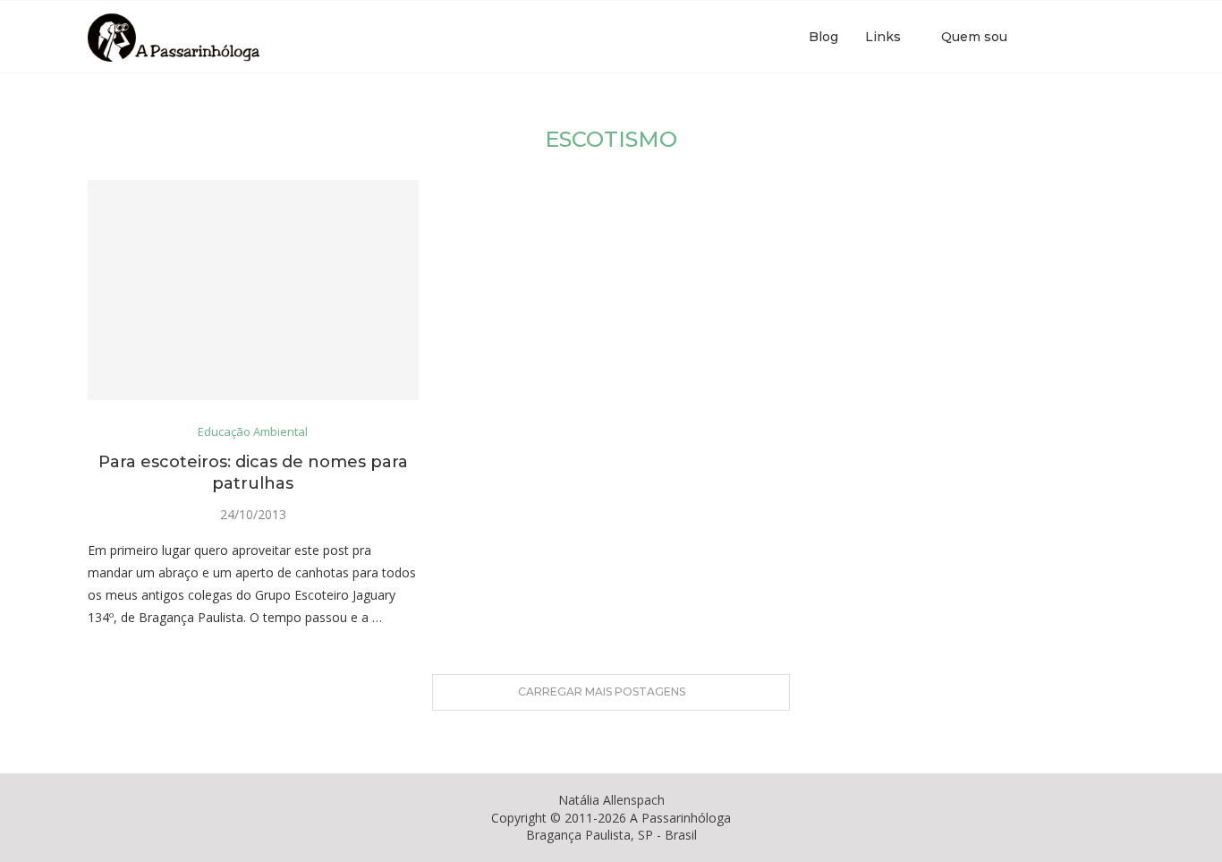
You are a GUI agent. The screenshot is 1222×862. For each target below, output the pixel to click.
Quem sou (974, 37)
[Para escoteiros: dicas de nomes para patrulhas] (253, 290)
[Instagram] (1079, 37)
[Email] (1098, 37)
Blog (823, 37)
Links (883, 37)
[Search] (1125, 37)
